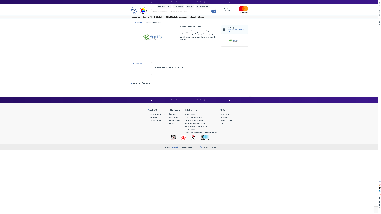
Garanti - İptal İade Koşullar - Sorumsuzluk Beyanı (201, 132)
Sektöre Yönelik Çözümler (153, 17)
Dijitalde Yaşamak (175, 120)
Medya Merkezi (226, 114)
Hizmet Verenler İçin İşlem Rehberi (196, 126)
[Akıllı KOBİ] (134, 10)
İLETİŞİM (379, 23)
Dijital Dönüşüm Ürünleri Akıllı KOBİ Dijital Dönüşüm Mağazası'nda (190, 2)
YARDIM (379, 12)
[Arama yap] (213, 11)
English (223, 123)
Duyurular (172, 123)
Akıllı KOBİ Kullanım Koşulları (194, 120)
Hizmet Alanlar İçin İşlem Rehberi (195, 123)
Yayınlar (190, 6)
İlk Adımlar (172, 114)
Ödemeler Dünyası (197, 17)
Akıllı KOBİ (174, 147)
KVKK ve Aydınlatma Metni (193, 117)
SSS (379, 3)
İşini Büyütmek (174, 117)
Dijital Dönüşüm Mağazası (176, 17)
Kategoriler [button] (135, 17)
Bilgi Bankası (178, 6)
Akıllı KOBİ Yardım (226, 120)
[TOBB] (143, 10)
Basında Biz (224, 117)
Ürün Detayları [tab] (137, 63)
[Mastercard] (243, 9)
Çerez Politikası (190, 129)
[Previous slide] (151, 2)
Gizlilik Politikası (190, 114)
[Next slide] (229, 2)
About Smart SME (203, 6)
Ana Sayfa (138, 22)
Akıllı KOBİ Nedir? (164, 6)
